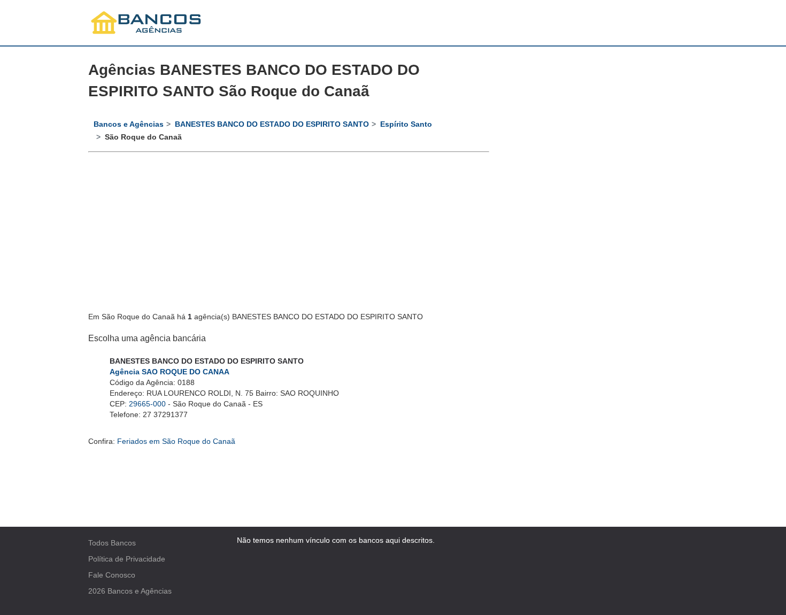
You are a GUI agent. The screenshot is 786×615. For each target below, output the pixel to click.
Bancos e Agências (139, 591)
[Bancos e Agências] (146, 23)
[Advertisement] (288, 233)
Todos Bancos (112, 543)
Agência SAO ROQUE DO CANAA (169, 371)
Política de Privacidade (126, 559)
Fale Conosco (111, 575)
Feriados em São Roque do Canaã (176, 441)
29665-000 (147, 403)
